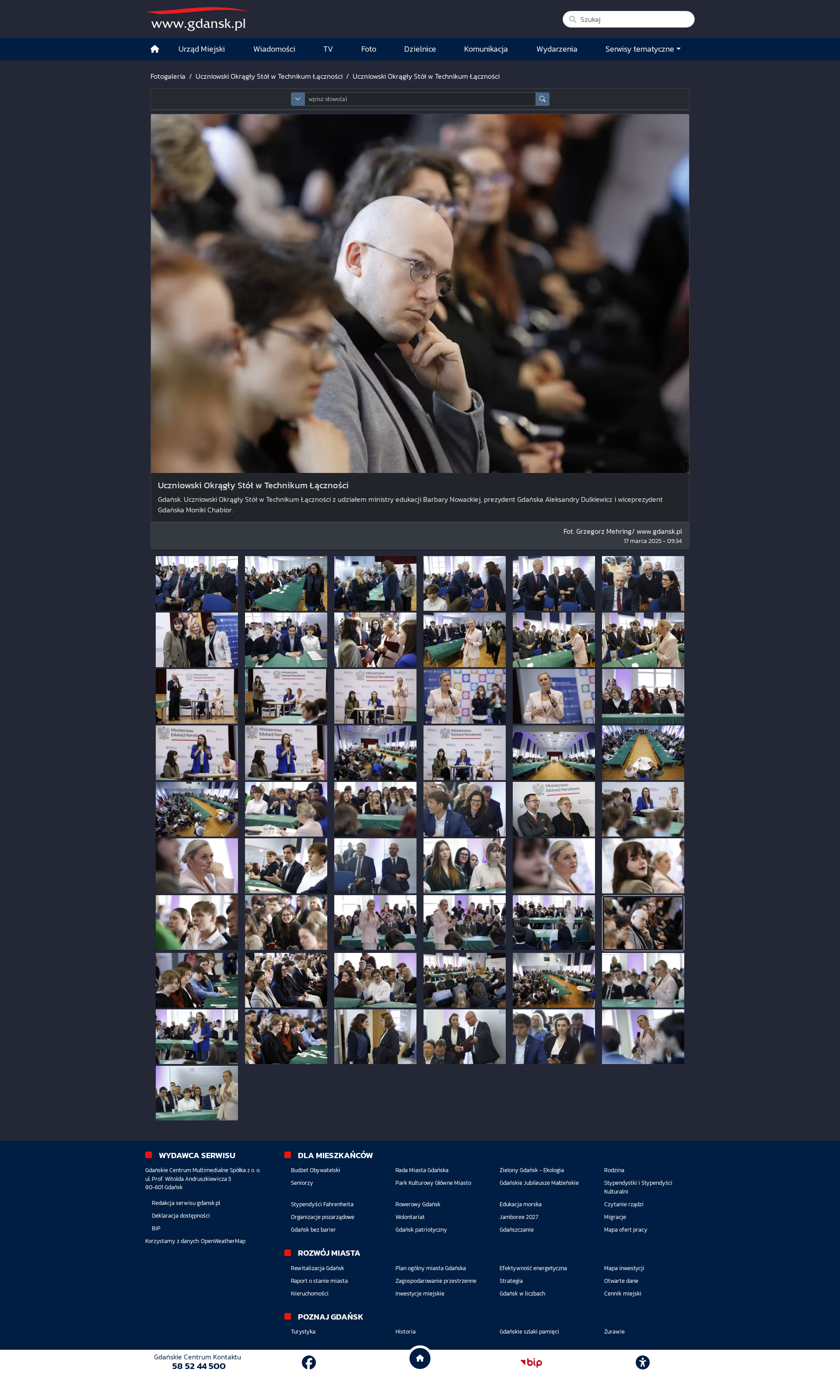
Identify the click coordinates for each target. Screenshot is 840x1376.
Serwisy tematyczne (640, 49)
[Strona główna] (154, 49)
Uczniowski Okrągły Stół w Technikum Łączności (269, 76)
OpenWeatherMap (223, 1241)
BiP (156, 1228)
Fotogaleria (168, 76)
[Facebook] (309, 1362)
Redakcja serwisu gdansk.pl (186, 1203)
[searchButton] (543, 99)
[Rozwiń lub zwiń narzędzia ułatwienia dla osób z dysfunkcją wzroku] (643, 1363)
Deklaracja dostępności (181, 1215)
